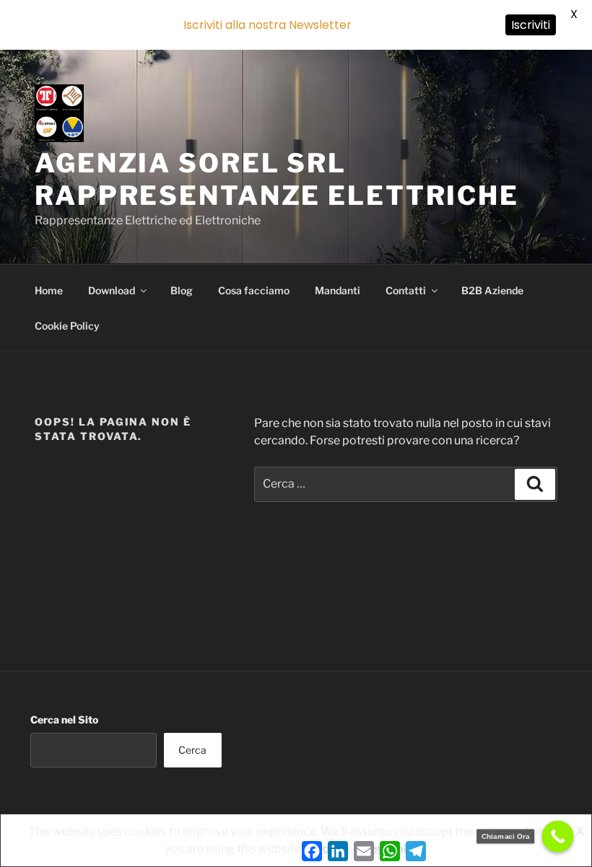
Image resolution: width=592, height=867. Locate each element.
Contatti (406, 290)
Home (49, 290)
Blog (181, 290)
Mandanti (337, 290)
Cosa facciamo (254, 290)
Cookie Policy (67, 326)
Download (111, 290)
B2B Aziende (492, 290)
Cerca (192, 750)
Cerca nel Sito (64, 719)
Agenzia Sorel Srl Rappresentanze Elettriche (277, 179)
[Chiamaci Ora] (558, 837)
